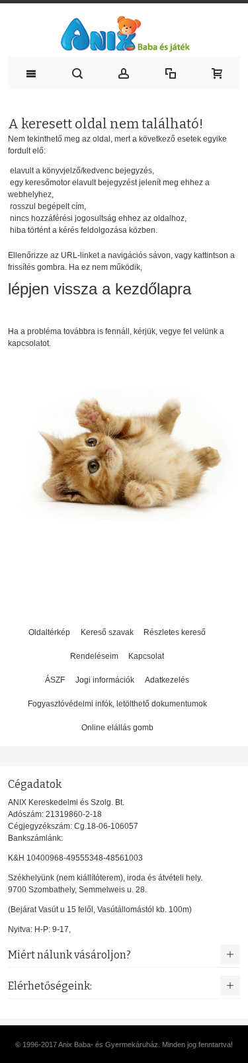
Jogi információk (104, 680)
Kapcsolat (146, 656)
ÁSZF (55, 680)
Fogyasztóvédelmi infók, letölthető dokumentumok (117, 703)
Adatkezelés (167, 680)
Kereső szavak (107, 632)
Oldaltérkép (49, 632)
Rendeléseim (94, 656)
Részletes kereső (175, 632)
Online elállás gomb (117, 727)
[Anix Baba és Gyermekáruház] (124, 33)
